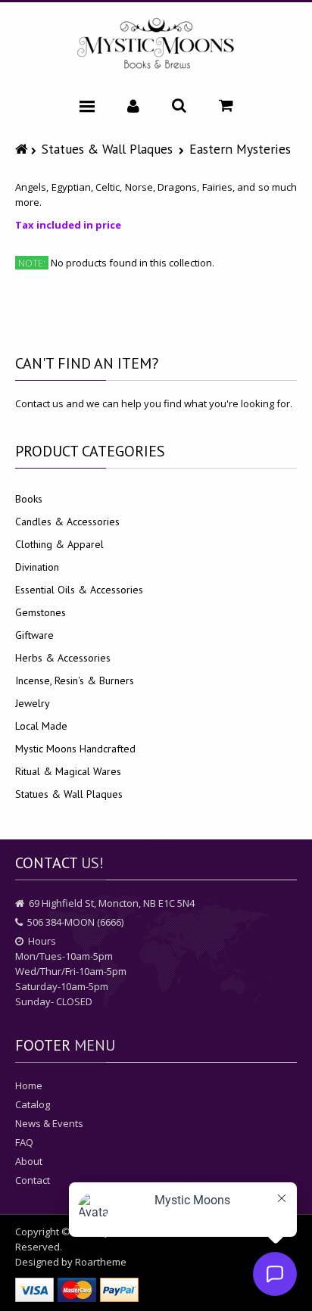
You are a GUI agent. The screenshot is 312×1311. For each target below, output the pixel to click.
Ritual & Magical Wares (68, 771)
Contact (32, 1180)
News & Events (49, 1123)
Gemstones (40, 612)
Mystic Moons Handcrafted (75, 748)
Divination (37, 567)
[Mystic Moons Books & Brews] (156, 44)
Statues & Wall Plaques (107, 148)
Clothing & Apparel (59, 544)
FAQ (24, 1142)
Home (28, 1085)
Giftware (34, 635)
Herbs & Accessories (63, 658)
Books (28, 499)
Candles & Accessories (67, 521)
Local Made (41, 726)
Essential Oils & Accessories (79, 589)
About (28, 1161)
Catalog (32, 1104)
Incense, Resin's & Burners (74, 680)
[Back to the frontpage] (23, 148)
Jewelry (32, 703)
